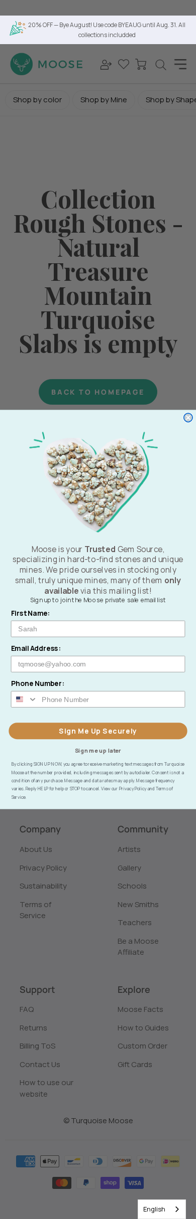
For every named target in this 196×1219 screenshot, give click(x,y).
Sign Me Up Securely (98, 731)
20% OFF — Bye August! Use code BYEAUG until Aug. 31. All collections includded (106, 30)
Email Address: (36, 648)
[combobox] (162, 1209)
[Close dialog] (188, 417)
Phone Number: (38, 683)
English (154, 1208)
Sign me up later (98, 750)
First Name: (30, 613)
